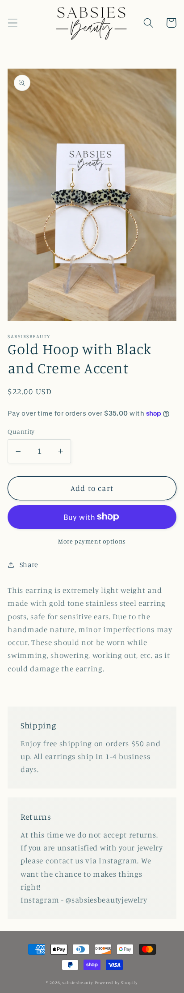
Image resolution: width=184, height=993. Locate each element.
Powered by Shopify (116, 982)
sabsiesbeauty (77, 982)
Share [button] (29, 564)
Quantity (21, 431)
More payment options (92, 541)
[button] (12, 23)
